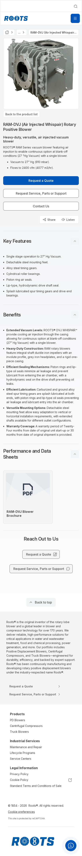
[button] (41, 241)
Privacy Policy (19, 774)
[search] (75, 6)
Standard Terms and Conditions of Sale (36, 785)
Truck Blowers (19, 731)
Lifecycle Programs (22, 753)
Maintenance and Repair (26, 747)
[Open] (75, 18)
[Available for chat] (70, 845)
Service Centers (20, 758)
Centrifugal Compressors (26, 726)
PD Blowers (17, 720)
